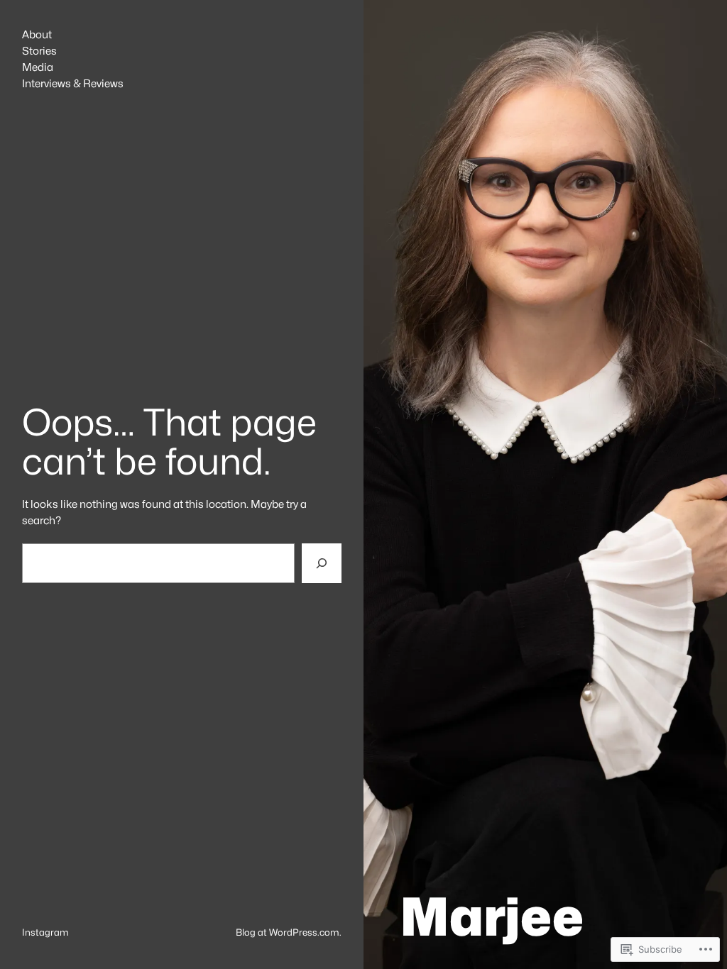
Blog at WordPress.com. (288, 932)
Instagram (45, 932)
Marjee (492, 916)
